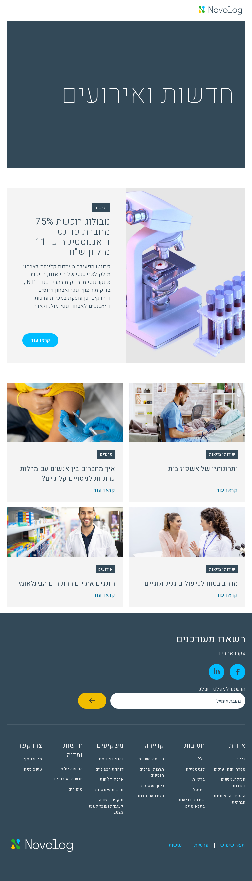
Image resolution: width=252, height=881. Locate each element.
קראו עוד (40, 340)
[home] (220, 10)
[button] (16, 10)
